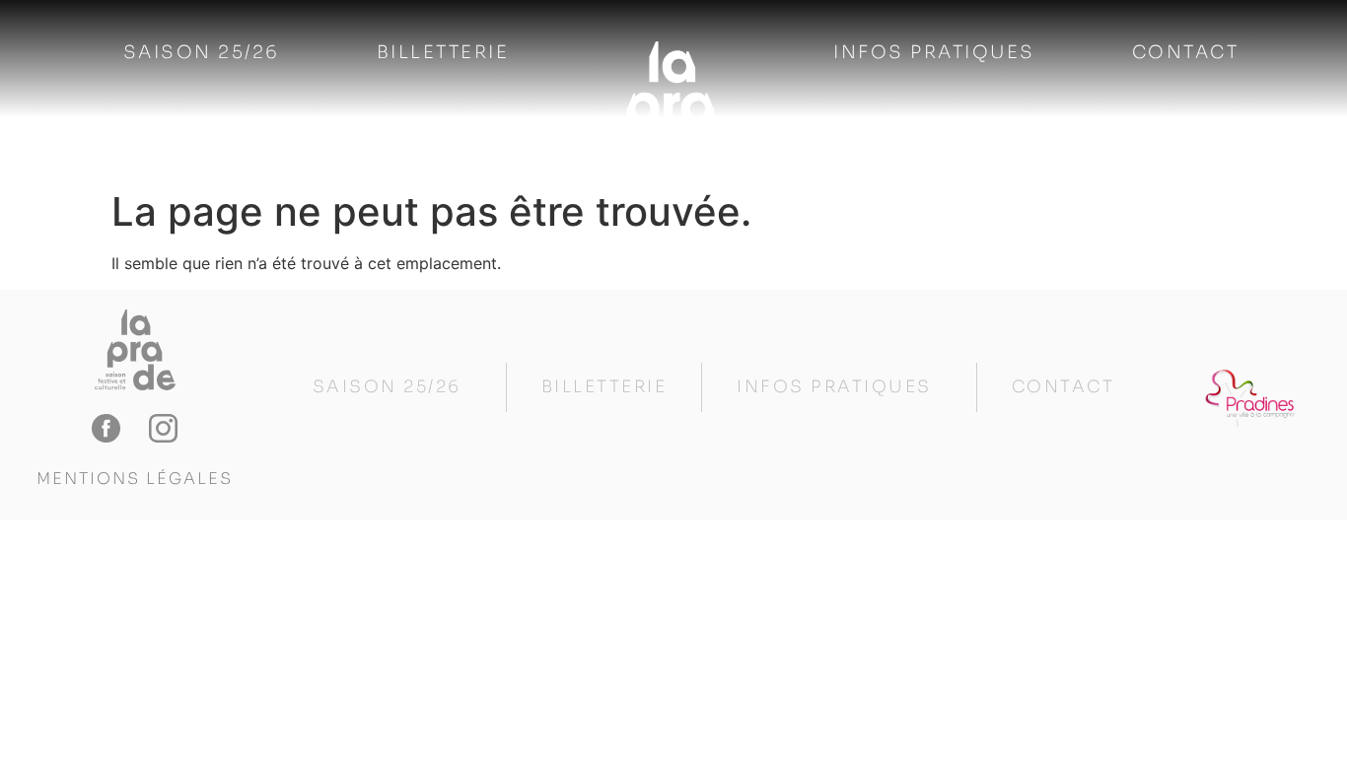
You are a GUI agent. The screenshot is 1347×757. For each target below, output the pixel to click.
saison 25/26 (201, 52)
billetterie (443, 52)
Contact (1186, 52)
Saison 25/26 (387, 387)
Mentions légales (134, 478)
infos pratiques (934, 52)
